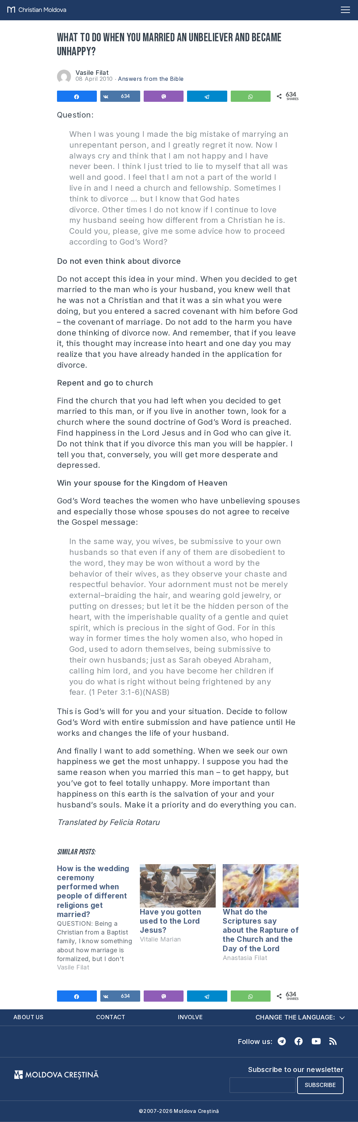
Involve (190, 1017)
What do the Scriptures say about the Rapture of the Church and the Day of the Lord (261, 930)
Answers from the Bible (151, 78)
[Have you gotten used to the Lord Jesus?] (178, 886)
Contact (111, 1017)
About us (28, 1017)
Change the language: (295, 1017)
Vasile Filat (92, 72)
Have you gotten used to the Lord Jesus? (170, 921)
